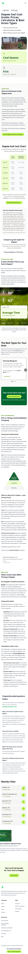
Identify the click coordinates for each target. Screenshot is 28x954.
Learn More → (7, 376)
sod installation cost (19, 653)
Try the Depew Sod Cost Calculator (13, 134)
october (17, 323)
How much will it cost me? (10, 27)
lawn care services (20, 198)
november (24, 323)
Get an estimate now (14, 396)
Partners (3, 912)
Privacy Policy (18, 908)
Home (2, 909)
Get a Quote (14, 875)
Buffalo (3, 584)
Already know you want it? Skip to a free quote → (14, 399)
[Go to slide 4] (15, 381)
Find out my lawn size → (14, 202)
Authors (3, 906)
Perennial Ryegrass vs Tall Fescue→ (14, 252)
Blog (2, 936)
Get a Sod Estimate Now (14, 951)
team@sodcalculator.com (9, 706)
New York (6, 10)
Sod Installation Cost (6, 930)
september (10, 323)
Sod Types (3, 933)
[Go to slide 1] (11, 381)
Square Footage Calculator (5, 924)
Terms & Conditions (20, 906)
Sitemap (17, 911)
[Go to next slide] (25, 370)
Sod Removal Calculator (6, 927)
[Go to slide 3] (14, 381)
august (3, 323)
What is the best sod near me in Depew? (14, 33)
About (2, 903)
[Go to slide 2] (13, 381)
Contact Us (17, 903)
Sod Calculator (4, 920)
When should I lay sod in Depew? (12, 30)
